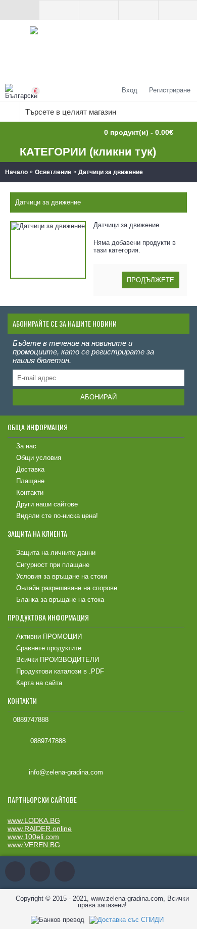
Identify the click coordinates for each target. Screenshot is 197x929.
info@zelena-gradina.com (66, 773)
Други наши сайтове (47, 504)
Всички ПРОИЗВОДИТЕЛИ (57, 659)
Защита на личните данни (55, 552)
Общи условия (38, 457)
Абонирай (98, 397)
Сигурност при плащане (52, 565)
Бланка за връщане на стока (60, 599)
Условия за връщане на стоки (61, 576)
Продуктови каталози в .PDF (60, 671)
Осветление (53, 172)
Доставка (30, 469)
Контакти (29, 492)
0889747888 (30, 720)
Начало (16, 172)
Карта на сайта (39, 683)
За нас (26, 446)
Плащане (30, 481)
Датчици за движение (110, 172)
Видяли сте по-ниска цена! (57, 516)
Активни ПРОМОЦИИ (49, 636)
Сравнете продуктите (48, 648)
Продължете (150, 280)
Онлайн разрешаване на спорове (66, 588)
